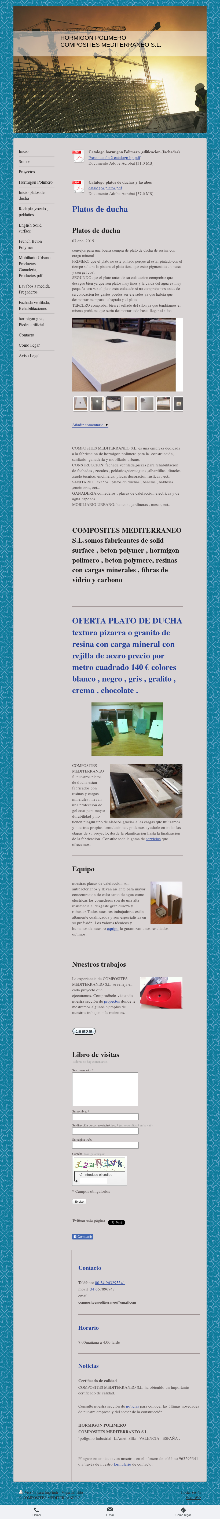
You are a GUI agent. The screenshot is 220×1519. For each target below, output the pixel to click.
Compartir (84, 1237)
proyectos (112, 1001)
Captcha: (89, 1153)
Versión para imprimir (42, 1492)
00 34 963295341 (110, 1282)
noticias (132, 1406)
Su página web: (82, 1139)
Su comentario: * (83, 1070)
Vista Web (193, 1497)
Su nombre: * (80, 1111)
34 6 (93, 1289)
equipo (113, 928)
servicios (153, 838)
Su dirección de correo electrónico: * (112, 1125)
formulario (122, 1464)
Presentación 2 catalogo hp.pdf (114, 157)
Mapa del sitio (72, 1492)
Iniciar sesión (191, 1492)
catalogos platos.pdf (105, 187)
